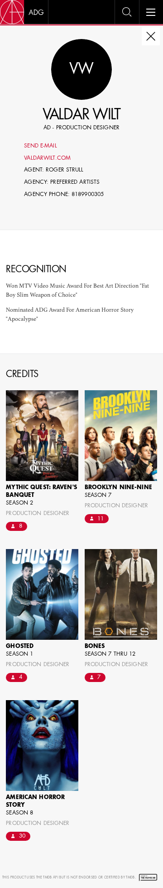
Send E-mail (40, 146)
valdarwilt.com (47, 158)
